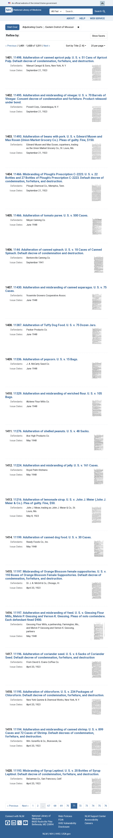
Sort (75, 45)
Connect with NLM (14, 816)
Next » (46, 45)
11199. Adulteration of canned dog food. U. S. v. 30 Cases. (52, 537)
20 (97, 45)
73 (86, 805)
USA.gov (66, 833)
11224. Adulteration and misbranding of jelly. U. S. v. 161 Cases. (55, 465)
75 (99, 805)
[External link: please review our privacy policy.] (7, 822)
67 (48, 805)
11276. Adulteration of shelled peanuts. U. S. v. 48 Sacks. (51, 431)
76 (105, 805)
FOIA (60, 819)
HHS (57, 833)
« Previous (10, 45)
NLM (45, 833)
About (71, 18)
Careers (89, 823)
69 (61, 805)
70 (67, 805)
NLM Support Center (95, 816)
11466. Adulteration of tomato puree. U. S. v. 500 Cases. (50, 215)
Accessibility (91, 819)
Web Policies (65, 816)
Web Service (97, 18)
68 (55, 805)
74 (93, 805)
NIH (51, 833)
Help (82, 18)
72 (80, 805)
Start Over (12, 27)
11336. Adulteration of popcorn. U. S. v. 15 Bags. (45, 359)
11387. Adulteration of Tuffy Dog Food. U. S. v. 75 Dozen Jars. (54, 325)
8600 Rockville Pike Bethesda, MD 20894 (43, 823)
